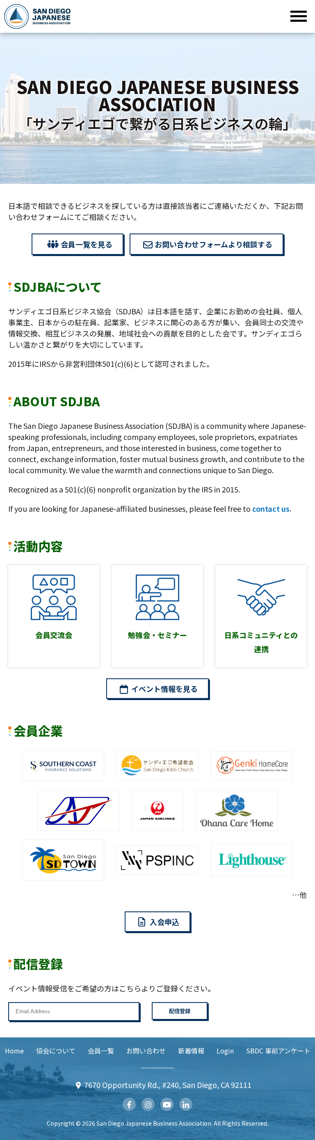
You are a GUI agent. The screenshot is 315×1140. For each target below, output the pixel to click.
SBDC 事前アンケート (278, 1050)
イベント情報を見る (164, 688)
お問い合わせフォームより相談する (213, 244)
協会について (55, 1050)
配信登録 (179, 1011)
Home (14, 1050)
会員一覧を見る (86, 244)
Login (225, 1050)
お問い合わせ (146, 1050)
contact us (271, 508)
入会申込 (164, 921)
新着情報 (191, 1050)
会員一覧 (101, 1050)
